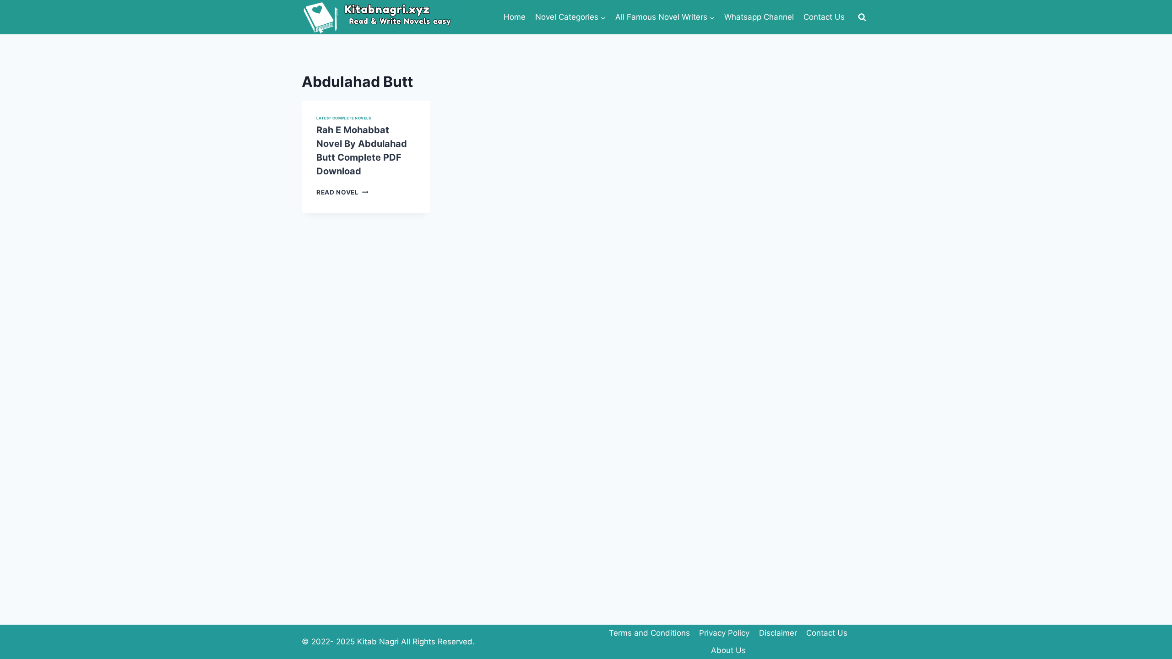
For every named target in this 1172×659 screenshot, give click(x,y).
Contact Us (824, 17)
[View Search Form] (862, 17)
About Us (728, 650)
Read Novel (342, 192)
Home (515, 17)
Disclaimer (778, 632)
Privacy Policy (724, 632)
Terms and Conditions (649, 632)
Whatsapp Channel (759, 17)
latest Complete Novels (343, 118)
